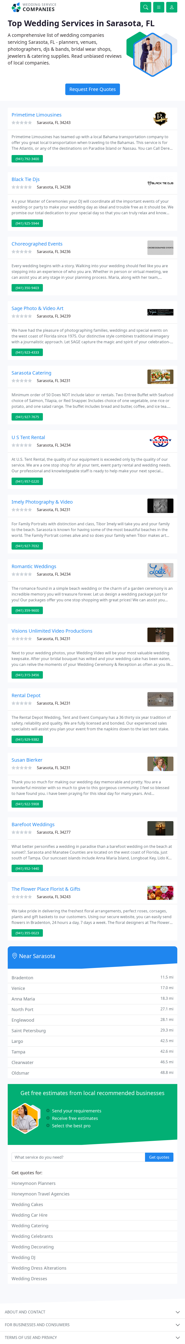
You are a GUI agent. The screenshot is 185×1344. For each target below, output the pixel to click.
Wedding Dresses (29, 1278)
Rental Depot (26, 695)
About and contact (25, 1312)
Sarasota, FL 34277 (54, 832)
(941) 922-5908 (27, 804)
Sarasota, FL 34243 (54, 122)
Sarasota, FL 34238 (54, 187)
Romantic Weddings (34, 566)
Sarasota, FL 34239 (54, 316)
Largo (92, 1041)
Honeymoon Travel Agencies (41, 1194)
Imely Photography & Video (42, 502)
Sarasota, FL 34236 (54, 251)
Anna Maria (92, 999)
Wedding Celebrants (32, 1236)
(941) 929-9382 (27, 739)
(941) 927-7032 (27, 546)
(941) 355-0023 (27, 933)
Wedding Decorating (33, 1247)
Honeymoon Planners (34, 1183)
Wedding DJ (23, 1257)
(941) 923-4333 (27, 352)
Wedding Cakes (27, 1204)
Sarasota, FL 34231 (54, 380)
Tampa (92, 1052)
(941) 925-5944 (27, 223)
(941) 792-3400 (27, 158)
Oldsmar (92, 1073)
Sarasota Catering (31, 373)
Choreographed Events (37, 243)
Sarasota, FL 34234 (54, 445)
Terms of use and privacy (31, 1337)
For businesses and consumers (37, 1324)
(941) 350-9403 (27, 288)
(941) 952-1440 (27, 868)
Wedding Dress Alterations (39, 1268)
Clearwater (92, 1062)
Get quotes (159, 1157)
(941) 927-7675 (27, 417)
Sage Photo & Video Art (37, 308)
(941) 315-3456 (27, 675)
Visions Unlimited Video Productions (52, 631)
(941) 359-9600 (27, 610)
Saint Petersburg (92, 1030)
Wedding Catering (30, 1225)
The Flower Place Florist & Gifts (46, 889)
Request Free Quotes (92, 89)
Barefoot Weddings (33, 824)
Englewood (92, 1020)
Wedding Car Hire (29, 1215)
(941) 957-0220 (27, 481)
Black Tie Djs (26, 179)
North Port (92, 1009)
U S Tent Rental (28, 437)
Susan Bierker (27, 760)
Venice (92, 988)
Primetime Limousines (37, 114)
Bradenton (92, 977)
